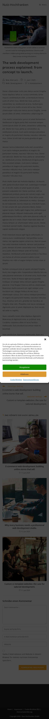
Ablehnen (24, 374)
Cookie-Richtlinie (16, 379)
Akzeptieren (24, 367)
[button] (45, 339)
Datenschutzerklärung (31, 379)
